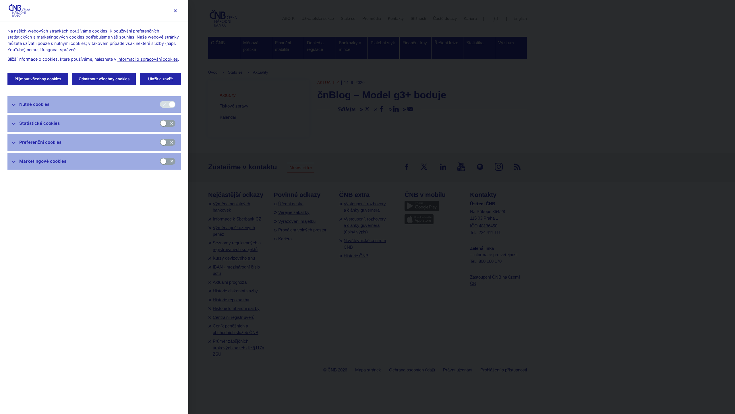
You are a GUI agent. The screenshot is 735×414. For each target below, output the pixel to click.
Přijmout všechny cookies (38, 78)
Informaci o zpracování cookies (147, 59)
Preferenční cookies (40, 142)
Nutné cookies (34, 104)
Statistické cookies (39, 123)
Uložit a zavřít (160, 78)
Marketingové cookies (42, 161)
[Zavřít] (175, 10)
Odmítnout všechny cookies (104, 78)
